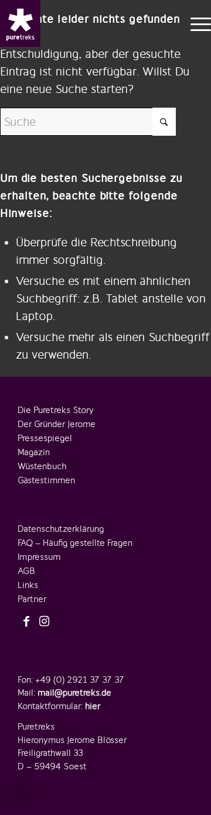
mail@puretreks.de (74, 692)
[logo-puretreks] (20, 23)
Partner (32, 599)
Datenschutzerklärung (61, 529)
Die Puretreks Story (56, 410)
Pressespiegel (45, 438)
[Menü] (195, 23)
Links (28, 585)
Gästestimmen (46, 480)
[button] (21, 794)
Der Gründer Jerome (57, 424)
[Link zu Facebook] (26, 622)
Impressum (39, 557)
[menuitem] (195, 23)
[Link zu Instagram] (44, 622)
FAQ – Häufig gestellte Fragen (75, 543)
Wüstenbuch (42, 466)
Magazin (34, 452)
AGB (26, 571)
